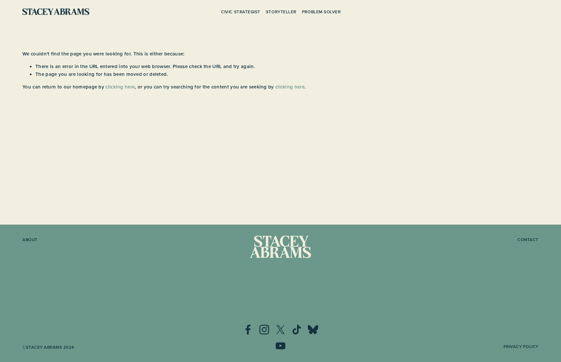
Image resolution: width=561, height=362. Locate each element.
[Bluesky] (313, 329)
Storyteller (281, 11)
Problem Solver (321, 11)
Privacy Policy (521, 347)
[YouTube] (280, 346)
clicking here (120, 86)
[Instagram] (264, 329)
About (30, 240)
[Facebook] (248, 329)
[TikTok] (297, 329)
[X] (280, 329)
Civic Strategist (240, 11)
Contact (528, 240)
